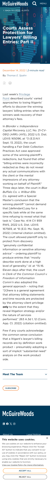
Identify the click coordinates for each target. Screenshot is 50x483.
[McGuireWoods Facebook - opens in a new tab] (7, 424)
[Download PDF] (4, 83)
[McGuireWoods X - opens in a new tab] (11, 424)
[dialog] (25, 459)
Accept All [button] (25, 471)
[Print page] (10, 83)
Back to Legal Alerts (17, 10)
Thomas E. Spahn (17, 75)
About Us (8, 434)
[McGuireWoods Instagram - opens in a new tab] (14, 424)
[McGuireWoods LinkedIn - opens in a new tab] (4, 424)
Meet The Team (13, 374)
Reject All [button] (25, 477)
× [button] (47, 438)
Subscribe (10, 388)
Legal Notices (34, 434)
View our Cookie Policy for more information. (23, 465)
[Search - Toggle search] (34, 3)
